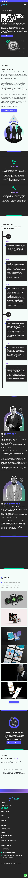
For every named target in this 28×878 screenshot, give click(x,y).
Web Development (14, 587)
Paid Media (16, 585)
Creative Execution (6, 585)
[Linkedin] (5, 808)
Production (4, 587)
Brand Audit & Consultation (12, 582)
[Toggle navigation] (24, 4)
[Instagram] (7, 1)
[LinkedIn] (4, 1)
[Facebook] (2, 1)
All (2, 582)
